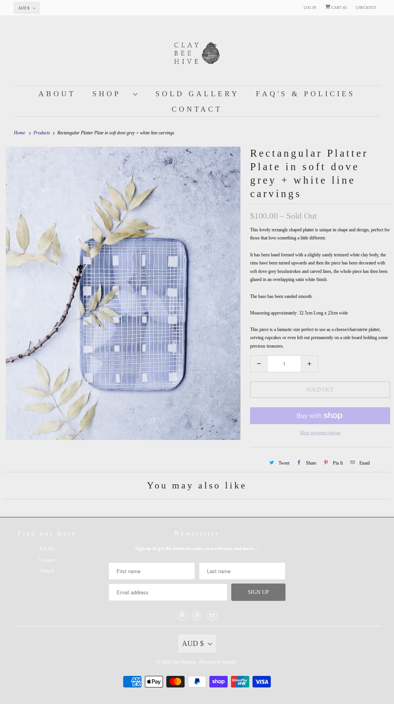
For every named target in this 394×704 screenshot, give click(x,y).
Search (47, 571)
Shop (110, 94)
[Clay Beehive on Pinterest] (182, 615)
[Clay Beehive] (197, 52)
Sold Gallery (197, 94)
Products (42, 132)
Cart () (338, 7)
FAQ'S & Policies (305, 94)
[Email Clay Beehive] (212, 615)
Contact (197, 109)
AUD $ (23, 8)
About (57, 94)
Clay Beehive (184, 662)
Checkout (366, 7)
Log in (310, 7)
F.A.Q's (47, 549)
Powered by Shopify (218, 662)
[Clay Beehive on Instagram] (197, 615)
